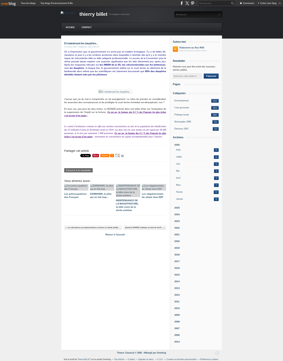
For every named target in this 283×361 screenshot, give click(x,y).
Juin (178, 164)
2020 (177, 241)
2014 (177, 281)
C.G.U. (160, 359)
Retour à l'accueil (115, 234)
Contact (87, 27)
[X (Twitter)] (187, 3)
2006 (177, 335)
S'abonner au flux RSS (191, 47)
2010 (177, 308)
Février (179, 192)
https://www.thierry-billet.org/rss (193, 51)
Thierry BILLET (84, 359)
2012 (177, 295)
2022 (177, 228)
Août (178, 150)
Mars (178, 185)
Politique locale (181, 114)
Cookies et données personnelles (182, 359)
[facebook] (182, 3)
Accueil (70, 27)
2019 (177, 248)
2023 (177, 221)
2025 (177, 207)
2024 (177, 214)
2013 (177, 288)
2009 (177, 315)
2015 (177, 274)
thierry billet (93, 14)
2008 (177, 321)
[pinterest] (192, 3)
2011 (176, 301)
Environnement (181, 100)
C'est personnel (181, 107)
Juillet (179, 157)
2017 (177, 261)
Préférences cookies (209, 359)
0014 (177, 341)
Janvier (179, 199)
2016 (177, 268)
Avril (178, 178)
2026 (177, 144)
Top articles (119, 359)
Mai (177, 171)
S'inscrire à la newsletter (78, 170)
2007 (177, 328)
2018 (177, 254)
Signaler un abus (146, 359)
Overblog (161, 353)
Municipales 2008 (182, 121)
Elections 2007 (181, 128)
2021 (177, 234)
